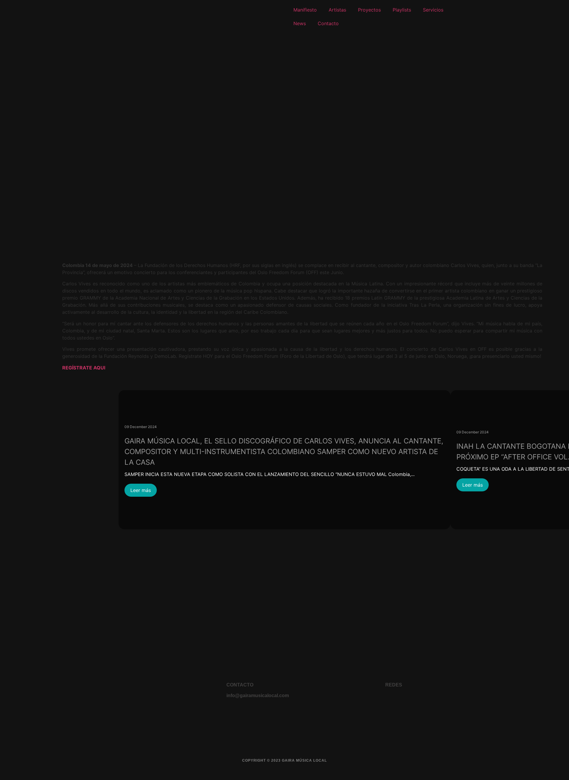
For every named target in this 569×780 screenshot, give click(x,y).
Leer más (140, 490)
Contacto (328, 23)
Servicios (433, 10)
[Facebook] (392, 700)
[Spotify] (467, 700)
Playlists (402, 10)
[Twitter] (437, 700)
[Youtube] (407, 700)
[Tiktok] (452, 700)
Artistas (337, 10)
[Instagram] (422, 700)
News (299, 23)
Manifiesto (305, 10)
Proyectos (369, 10)
